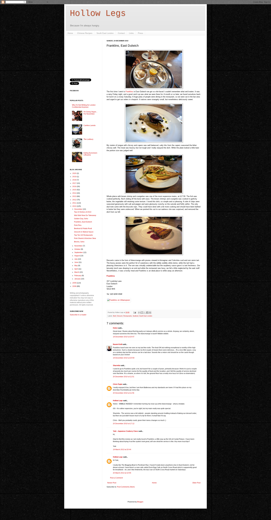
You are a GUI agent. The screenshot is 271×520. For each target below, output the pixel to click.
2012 (74, 200)
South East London (105, 33)
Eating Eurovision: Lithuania (91, 154)
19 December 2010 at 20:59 (123, 358)
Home (70, 33)
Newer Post (111, 483)
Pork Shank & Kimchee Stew (85, 238)
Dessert (120, 316)
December (78, 209)
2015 (74, 190)
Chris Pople (117, 384)
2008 (74, 286)
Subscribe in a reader (78, 315)
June (76, 262)
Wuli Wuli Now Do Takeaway (85, 215)
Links (131, 33)
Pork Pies (77, 225)
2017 (74, 183)
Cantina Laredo (90, 125)
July (76, 259)
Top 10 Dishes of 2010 (82, 212)
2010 (74, 206)
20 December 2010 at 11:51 (123, 377)
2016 (74, 186)
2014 (74, 193)
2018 (74, 180)
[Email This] (139, 312)
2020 (74, 173)
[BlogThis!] (142, 312)
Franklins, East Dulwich (83, 222)
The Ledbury (88, 139)
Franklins (129, 91)
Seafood (135, 316)
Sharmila (116, 365)
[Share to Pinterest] (150, 312)
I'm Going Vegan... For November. (90, 113)
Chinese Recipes (84, 33)
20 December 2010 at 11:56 (123, 393)
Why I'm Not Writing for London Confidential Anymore (84, 106)
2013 (74, 196)
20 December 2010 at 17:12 (123, 424)
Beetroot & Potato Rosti (83, 228)
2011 (74, 203)
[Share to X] (144, 312)
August (77, 256)
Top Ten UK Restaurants (83, 235)
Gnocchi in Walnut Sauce (83, 232)
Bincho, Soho (79, 242)
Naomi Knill (117, 344)
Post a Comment (116, 478)
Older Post (196, 483)
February (78, 276)
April (76, 269)
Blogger (140, 502)
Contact (121, 33)
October (77, 249)
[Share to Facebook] (147, 312)
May (76, 266)
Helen (115, 328)
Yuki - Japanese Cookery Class (125, 431)
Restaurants (127, 316)
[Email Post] (134, 312)
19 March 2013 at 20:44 (122, 450)
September (78, 252)
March (77, 272)
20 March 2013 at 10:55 (122, 473)
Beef (114, 316)
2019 (74, 177)
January (77, 279)
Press (140, 33)
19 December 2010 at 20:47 (123, 337)
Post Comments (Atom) (126, 487)
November (78, 246)
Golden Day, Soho (81, 219)
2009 (74, 283)
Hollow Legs (98, 13)
